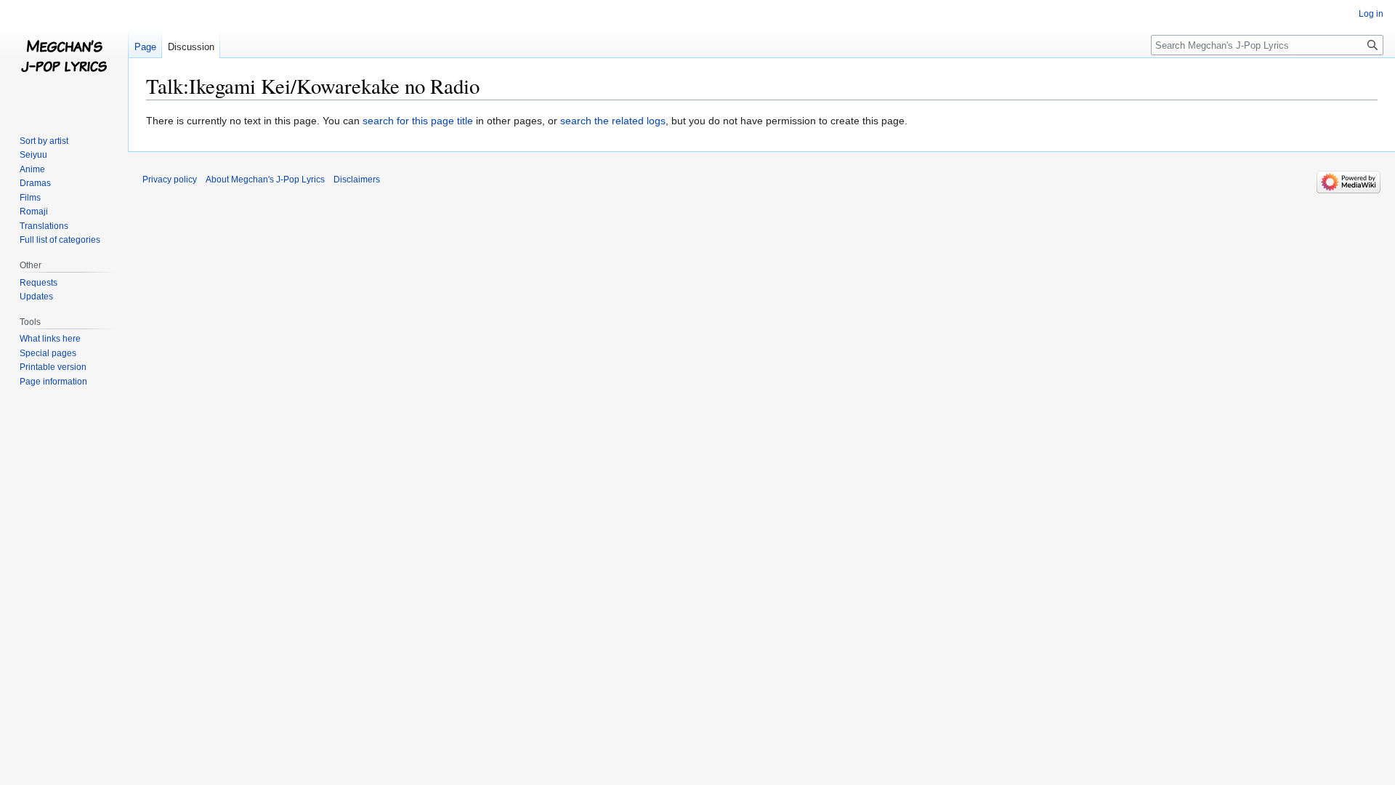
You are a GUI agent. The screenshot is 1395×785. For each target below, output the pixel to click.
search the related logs (613, 120)
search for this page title (418, 120)
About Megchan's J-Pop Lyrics (265, 179)
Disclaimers (356, 179)
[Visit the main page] (64, 58)
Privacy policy (169, 179)
